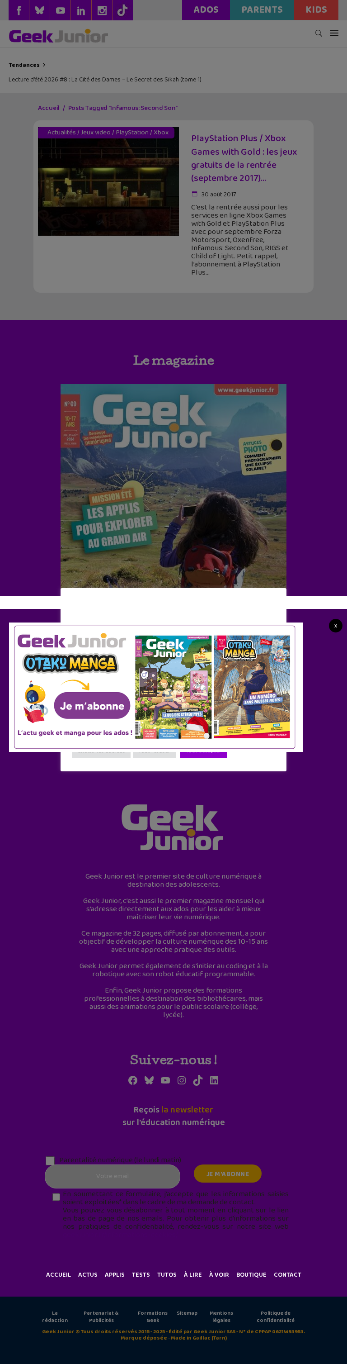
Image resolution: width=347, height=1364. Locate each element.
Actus (88, 1275)
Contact (287, 1275)
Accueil (58, 1275)
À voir (219, 1275)
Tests (141, 1275)
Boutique (251, 1275)
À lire (193, 1275)
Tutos (167, 1275)
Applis (115, 1275)
